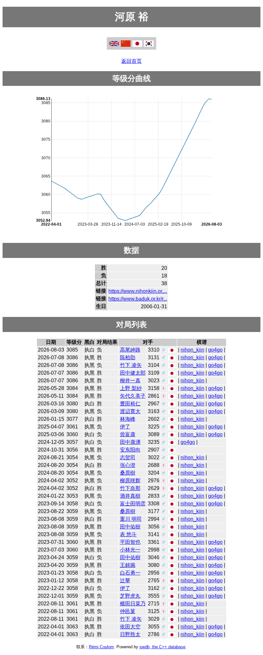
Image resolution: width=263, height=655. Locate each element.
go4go (215, 349)
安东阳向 (130, 449)
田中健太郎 (133, 373)
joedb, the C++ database (162, 646)
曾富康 (127, 434)
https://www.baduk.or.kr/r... (137, 299)
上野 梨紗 (131, 388)
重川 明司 (131, 519)
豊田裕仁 (130, 403)
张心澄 (127, 465)
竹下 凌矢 (131, 365)
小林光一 (130, 549)
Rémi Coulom (101, 646)
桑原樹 (127, 473)
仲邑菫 (127, 611)
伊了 (125, 426)
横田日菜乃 (133, 603)
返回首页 (131, 61)
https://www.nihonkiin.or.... (137, 291)
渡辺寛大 (130, 411)
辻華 (125, 580)
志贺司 (127, 457)
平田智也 (130, 542)
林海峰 (127, 419)
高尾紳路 (130, 349)
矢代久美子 (133, 396)
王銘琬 (127, 565)
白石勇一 (130, 573)
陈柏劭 (127, 357)
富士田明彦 (133, 503)
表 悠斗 (128, 534)
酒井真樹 (130, 496)
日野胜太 (130, 634)
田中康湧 (130, 442)
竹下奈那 (130, 488)
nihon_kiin (192, 349)
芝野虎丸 (130, 596)
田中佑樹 (130, 526)
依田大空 (130, 626)
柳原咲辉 (130, 480)
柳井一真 (130, 380)
